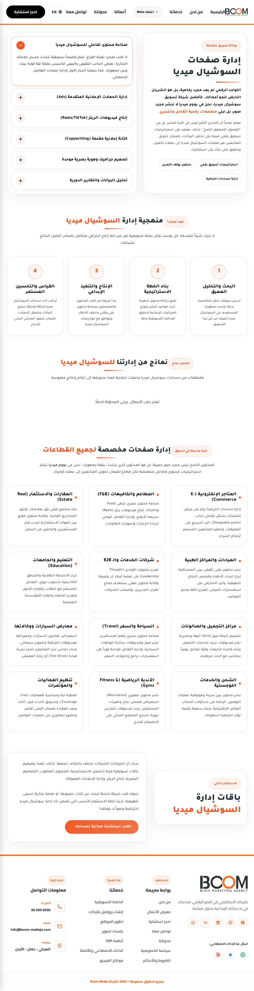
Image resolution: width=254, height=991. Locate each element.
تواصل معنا (76, 11)
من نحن (196, 11)
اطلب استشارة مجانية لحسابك (103, 827)
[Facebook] (243, 923)
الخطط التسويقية (109, 901)
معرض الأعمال (159, 911)
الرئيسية (217, 11)
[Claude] (218, 955)
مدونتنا (100, 11)
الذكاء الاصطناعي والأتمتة (101, 950)
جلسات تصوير (112, 931)
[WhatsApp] (193, 923)
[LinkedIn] (218, 923)
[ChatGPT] (243, 955)
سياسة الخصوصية (156, 950)
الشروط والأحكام (157, 960)
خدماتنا (176, 11)
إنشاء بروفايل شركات (106, 911)
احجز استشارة (25, 11)
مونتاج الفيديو (111, 960)
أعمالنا (120, 11)
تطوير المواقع (111, 921)
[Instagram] (230, 923)
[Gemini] (230, 955)
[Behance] (206, 923)
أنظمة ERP (114, 940)
